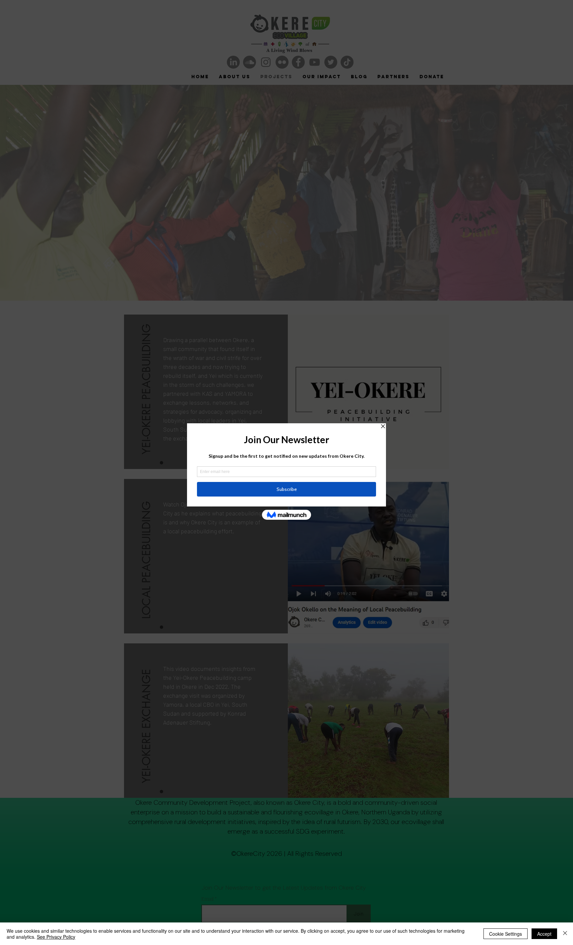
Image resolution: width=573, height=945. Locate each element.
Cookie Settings (505, 933)
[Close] (565, 934)
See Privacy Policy (56, 936)
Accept (544, 933)
